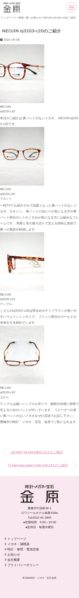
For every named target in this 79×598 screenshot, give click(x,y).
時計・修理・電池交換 (23, 549)
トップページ (16, 538)
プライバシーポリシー (23, 565)
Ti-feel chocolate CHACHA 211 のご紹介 (38, 465)
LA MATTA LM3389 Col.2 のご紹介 (37, 452)
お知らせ (13, 554)
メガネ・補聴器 (18, 544)
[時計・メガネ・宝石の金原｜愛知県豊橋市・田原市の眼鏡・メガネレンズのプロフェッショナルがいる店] (11, 5)
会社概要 (13, 559)
